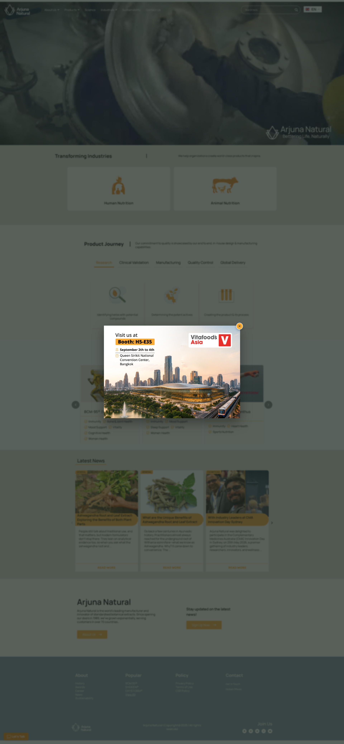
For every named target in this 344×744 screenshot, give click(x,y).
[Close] (239, 326)
